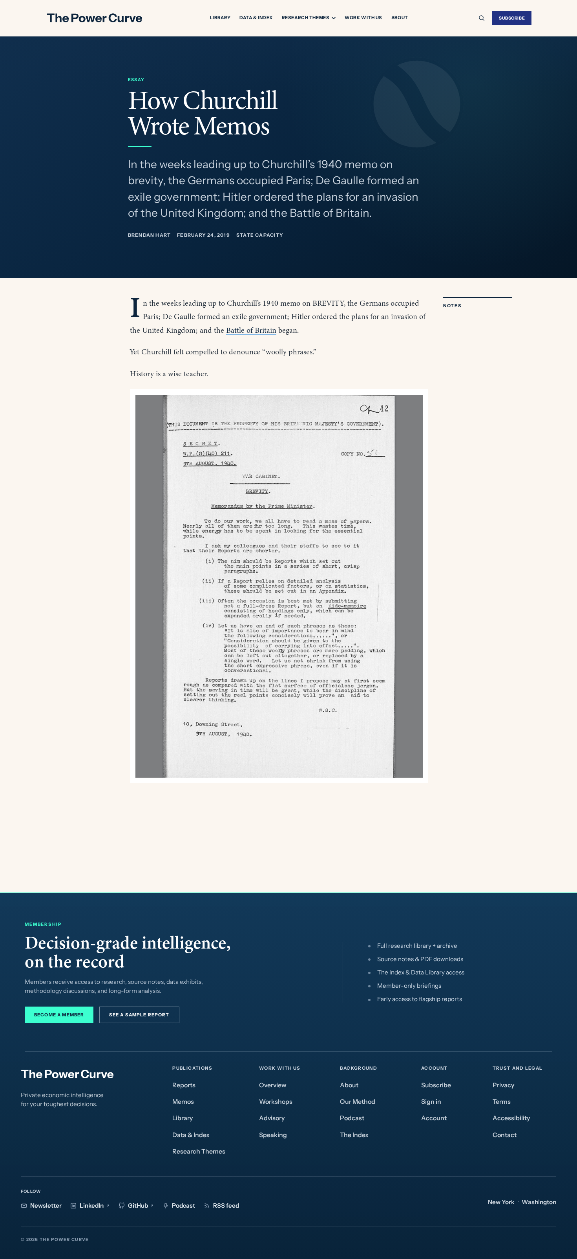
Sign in (431, 1101)
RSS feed (226, 1205)
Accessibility (511, 1118)
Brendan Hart (149, 235)
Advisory (272, 1118)
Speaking (273, 1135)
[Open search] (481, 18)
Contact (505, 1135)
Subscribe (512, 18)
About (399, 17)
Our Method (357, 1101)
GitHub (138, 1205)
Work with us (363, 17)
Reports (183, 1085)
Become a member (59, 1015)
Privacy (503, 1085)
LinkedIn (92, 1205)
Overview (273, 1085)
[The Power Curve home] (94, 18)
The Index (354, 1135)
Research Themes (306, 18)
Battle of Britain (251, 330)
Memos (183, 1101)
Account (434, 1118)
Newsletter (46, 1205)
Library (220, 17)
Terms (502, 1101)
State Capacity (259, 235)
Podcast (352, 1118)
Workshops (275, 1101)
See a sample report (139, 1015)
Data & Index (256, 17)
